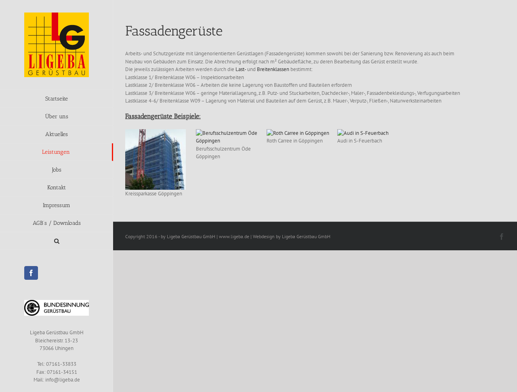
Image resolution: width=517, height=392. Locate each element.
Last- (240, 69)
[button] (56, 241)
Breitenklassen (273, 69)
